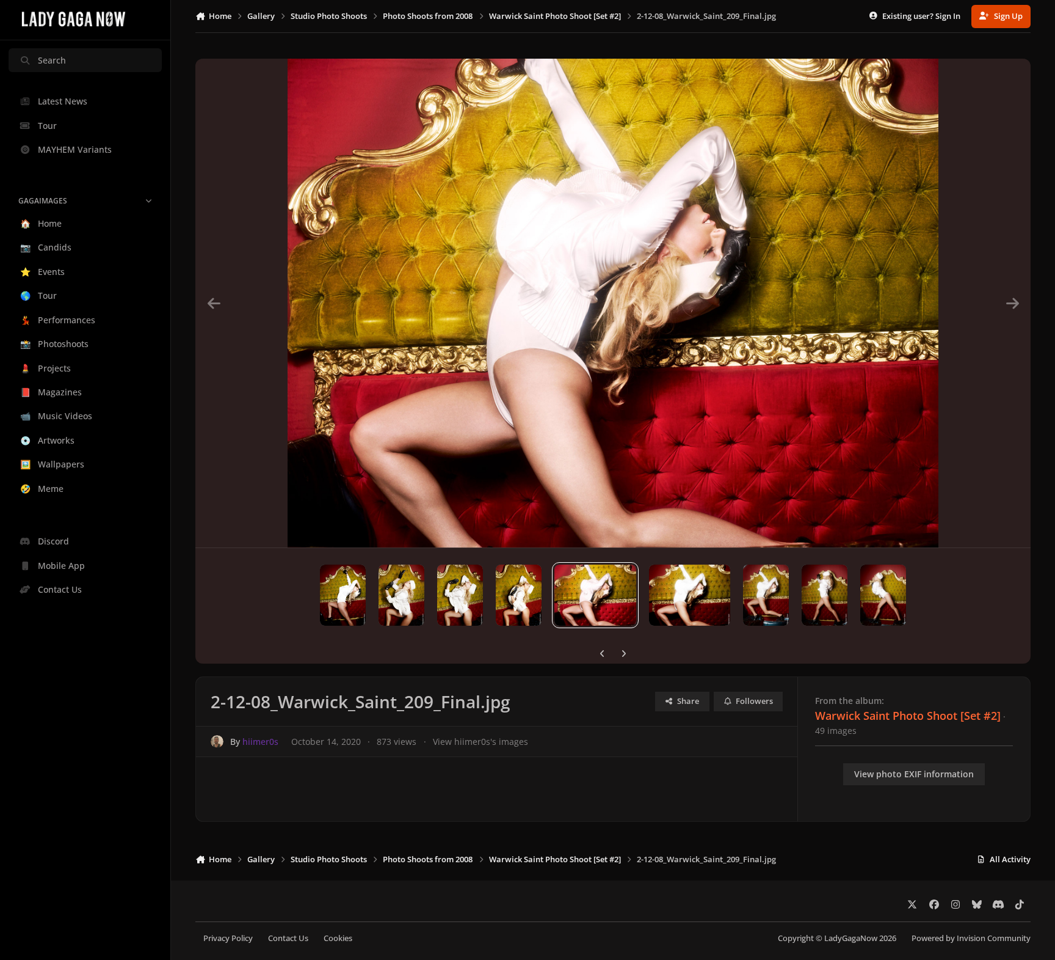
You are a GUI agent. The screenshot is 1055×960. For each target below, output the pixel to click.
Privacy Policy (228, 938)
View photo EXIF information (914, 774)
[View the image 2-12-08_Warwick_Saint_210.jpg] (519, 595)
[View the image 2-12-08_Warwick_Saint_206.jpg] (883, 595)
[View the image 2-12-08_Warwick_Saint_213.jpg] (343, 595)
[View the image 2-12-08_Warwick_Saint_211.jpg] (460, 595)
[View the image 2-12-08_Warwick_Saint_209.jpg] (689, 595)
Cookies (338, 938)
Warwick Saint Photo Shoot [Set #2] (908, 715)
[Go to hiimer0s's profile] (217, 741)
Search (52, 60)
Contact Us (288, 938)
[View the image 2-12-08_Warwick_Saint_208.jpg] (766, 595)
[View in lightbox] (613, 303)
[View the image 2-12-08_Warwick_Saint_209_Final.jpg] (595, 595)
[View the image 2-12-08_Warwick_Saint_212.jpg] (401, 595)
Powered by (971, 938)
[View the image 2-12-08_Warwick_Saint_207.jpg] (824, 595)
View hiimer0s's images (480, 741)
